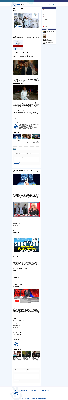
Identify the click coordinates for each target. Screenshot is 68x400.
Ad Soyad (15, 369)
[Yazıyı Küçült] (36, 9)
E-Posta (28, 369)
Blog (49, 4)
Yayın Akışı (53, 4)
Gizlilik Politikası (33, 391)
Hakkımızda (22, 391)
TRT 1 (49, 391)
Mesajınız (15, 156)
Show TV (43, 391)
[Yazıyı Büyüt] (37, 9)
